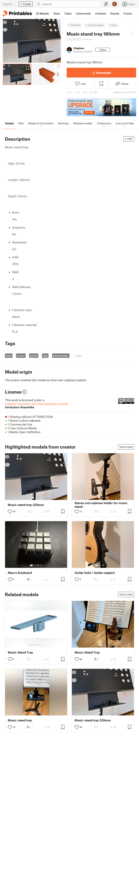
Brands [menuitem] (114, 13)
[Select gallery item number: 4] (40, 565)
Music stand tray (20, 720)
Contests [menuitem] (100, 13)
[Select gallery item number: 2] (36, 497)
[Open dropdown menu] (132, 33)
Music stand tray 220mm (26, 504)
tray (45, 355)
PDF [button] (130, 139)
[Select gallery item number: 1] (32, 497)
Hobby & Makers (96, 25)
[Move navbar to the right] (134, 13)
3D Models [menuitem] (42, 13)
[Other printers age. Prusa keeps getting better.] (101, 107)
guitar (33, 355)
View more (126, 446)
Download (103, 72)
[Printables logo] (17, 13)
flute (8, 355)
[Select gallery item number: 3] (39, 497)
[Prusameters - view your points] (114, 4)
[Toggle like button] (10, 511)
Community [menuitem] (83, 13)
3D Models (75, 25)
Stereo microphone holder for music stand (101, 504)
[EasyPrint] (106, 4)
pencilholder (60, 355)
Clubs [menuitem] (68, 13)
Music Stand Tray (20, 652)
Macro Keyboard (20, 572)
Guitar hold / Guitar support (95, 572)
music (20, 355)
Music (114, 25)
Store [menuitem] (56, 13)
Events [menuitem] (128, 13)
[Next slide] (57, 74)
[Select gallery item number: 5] (108, 565)
